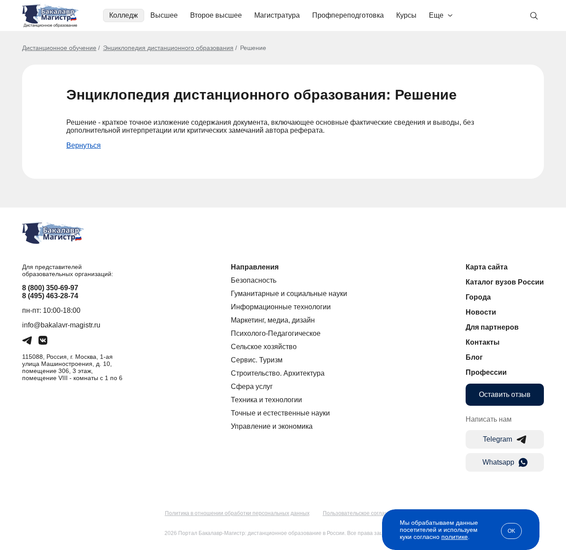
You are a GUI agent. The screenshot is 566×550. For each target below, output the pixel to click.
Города (478, 297)
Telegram (497, 439)
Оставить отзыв (505, 394)
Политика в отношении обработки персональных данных (237, 513)
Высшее (164, 15)
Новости (481, 312)
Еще (436, 15)
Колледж (123, 15)
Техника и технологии (266, 400)
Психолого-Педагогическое (276, 333)
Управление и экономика (272, 426)
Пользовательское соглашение (362, 513)
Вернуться (83, 145)
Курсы (406, 15)
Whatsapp (498, 462)
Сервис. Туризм (257, 360)
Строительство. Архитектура (278, 373)
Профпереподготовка (348, 15)
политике (454, 536)
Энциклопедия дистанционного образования (168, 47)
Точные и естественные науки (280, 413)
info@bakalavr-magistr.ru (61, 325)
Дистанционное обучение (59, 47)
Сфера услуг (252, 386)
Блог (474, 357)
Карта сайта (487, 267)
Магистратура (277, 15)
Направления (255, 267)
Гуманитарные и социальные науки (289, 293)
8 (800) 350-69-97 (50, 288)
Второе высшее (216, 15)
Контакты (483, 342)
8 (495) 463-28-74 (50, 296)
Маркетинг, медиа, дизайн (273, 320)
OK (511, 531)
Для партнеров (492, 327)
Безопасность (253, 280)
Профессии (486, 372)
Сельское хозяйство (264, 346)
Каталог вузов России (505, 282)
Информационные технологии (281, 307)
